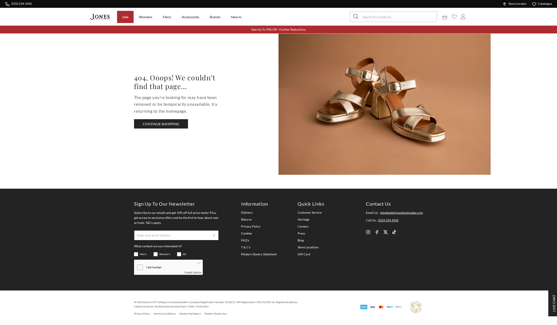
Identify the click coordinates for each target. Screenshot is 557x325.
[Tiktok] (394, 232)
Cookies (246, 233)
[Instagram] (368, 232)
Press (301, 233)
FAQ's (245, 240)
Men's (143, 254)
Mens (167, 17)
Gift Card (304, 254)
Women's (164, 254)
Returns (246, 219)
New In (236, 17)
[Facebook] (377, 232)
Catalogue (545, 3)
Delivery (247, 212)
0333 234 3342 (21, 3)
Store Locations (308, 247)
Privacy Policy (250, 226)
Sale (125, 17)
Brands (215, 17)
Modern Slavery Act (215, 313)
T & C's (245, 247)
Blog (301, 240)
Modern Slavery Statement (259, 254)
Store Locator (517, 3)
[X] (385, 232)
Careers (303, 226)
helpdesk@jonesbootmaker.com (401, 212)
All (184, 254)
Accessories (190, 17)
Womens (145, 17)
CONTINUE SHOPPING (161, 124)
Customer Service (310, 212)
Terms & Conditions (164, 313)
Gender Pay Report (190, 313)
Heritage (303, 219)
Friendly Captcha (192, 272)
